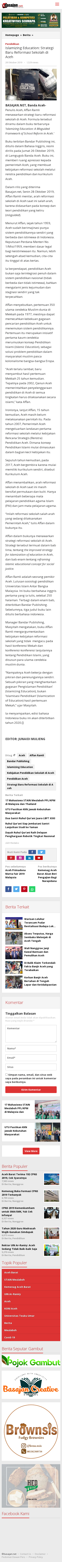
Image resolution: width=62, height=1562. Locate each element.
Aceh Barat (11, 1272)
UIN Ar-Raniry (12, 1294)
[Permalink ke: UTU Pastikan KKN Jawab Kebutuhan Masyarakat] (46, 1132)
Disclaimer (40, 1553)
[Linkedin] (30, 858)
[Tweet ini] (16, 889)
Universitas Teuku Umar (19, 1315)
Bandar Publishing (18, 761)
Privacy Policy (36, 1557)
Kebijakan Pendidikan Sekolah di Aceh (30, 772)
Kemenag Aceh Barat (17, 1286)
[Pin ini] (24, 889)
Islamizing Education (20, 767)
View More (31, 1151)
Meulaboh (10, 1330)
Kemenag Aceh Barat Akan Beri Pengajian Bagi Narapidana (47, 874)
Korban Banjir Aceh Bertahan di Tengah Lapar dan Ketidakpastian (40, 981)
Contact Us (25, 1553)
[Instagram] (21, 858)
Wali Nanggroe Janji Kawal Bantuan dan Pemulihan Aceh (36, 952)
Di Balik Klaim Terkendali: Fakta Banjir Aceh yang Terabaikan (40, 966)
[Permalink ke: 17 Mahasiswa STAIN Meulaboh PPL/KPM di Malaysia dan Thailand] (46, 1109)
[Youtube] (39, 858)
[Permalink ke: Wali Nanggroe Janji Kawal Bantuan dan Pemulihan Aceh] (14, 952)
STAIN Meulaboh (14, 1279)
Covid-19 (9, 1337)
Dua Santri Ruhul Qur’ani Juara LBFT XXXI (30, 818)
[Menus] (57, 4)
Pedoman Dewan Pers (13, 1557)
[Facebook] (33, 852)
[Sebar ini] (8, 889)
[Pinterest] (12, 858)
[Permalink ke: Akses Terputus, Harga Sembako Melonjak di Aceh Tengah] (14, 938)
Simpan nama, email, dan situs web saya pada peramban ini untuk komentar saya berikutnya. (30, 1078)
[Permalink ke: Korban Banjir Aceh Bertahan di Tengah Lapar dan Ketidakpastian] (14, 982)
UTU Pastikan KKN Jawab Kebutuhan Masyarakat (15, 1131)
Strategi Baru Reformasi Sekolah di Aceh (30, 786)
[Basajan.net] (12, 5)
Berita (8, 1323)
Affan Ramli (37, 755)
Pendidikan (12, 44)
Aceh (22, 755)
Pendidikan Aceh (17, 778)
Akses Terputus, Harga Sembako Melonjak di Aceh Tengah (38, 937)
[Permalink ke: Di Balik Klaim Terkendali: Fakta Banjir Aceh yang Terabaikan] (14, 967)
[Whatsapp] (32, 889)
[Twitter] (42, 852)
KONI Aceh (10, 1308)
